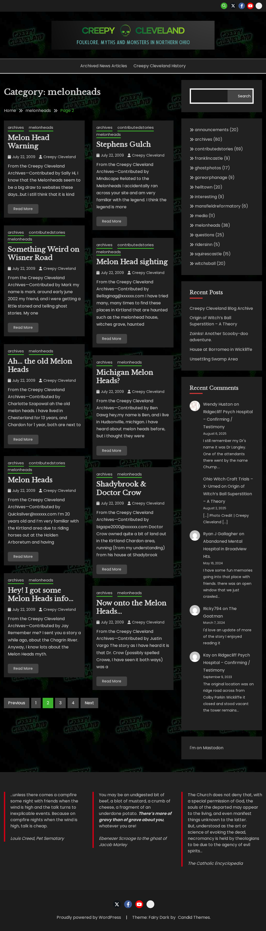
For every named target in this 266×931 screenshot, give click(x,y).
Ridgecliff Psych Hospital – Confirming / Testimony (228, 419)
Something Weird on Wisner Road (43, 253)
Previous (16, 703)
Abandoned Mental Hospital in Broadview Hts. (225, 548)
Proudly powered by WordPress (89, 917)
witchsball (205, 263)
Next (89, 703)
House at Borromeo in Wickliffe (221, 349)
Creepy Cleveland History (160, 66)
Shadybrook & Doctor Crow (121, 488)
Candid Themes (194, 917)
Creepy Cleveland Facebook (241, 6)
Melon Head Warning (28, 141)
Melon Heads (30, 480)
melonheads (41, 127)
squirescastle (208, 254)
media (201, 216)
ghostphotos (208, 168)
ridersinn (203, 244)
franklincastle (209, 158)
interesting (206, 197)
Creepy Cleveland (59, 156)
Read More (23, 208)
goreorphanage (211, 177)
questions (204, 235)
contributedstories (135, 127)
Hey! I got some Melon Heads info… (41, 594)
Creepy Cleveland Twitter (233, 6)
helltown (203, 187)
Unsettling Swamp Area (214, 359)
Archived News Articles (103, 66)
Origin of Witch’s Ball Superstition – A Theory (213, 321)
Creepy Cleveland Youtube (250, 6)
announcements (212, 130)
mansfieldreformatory (218, 206)
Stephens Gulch (123, 144)
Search (244, 96)
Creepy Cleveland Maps (259, 6)
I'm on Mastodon (206, 748)
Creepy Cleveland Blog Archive (221, 308)
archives (16, 127)
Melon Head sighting (132, 262)
